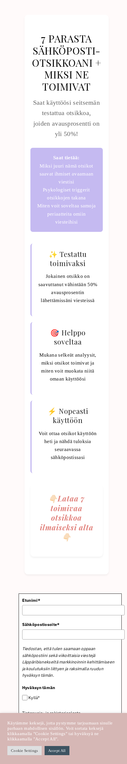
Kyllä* (34, 697)
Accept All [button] (57, 750)
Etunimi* (31, 600)
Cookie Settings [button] (24, 750)
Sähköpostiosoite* (41, 624)
